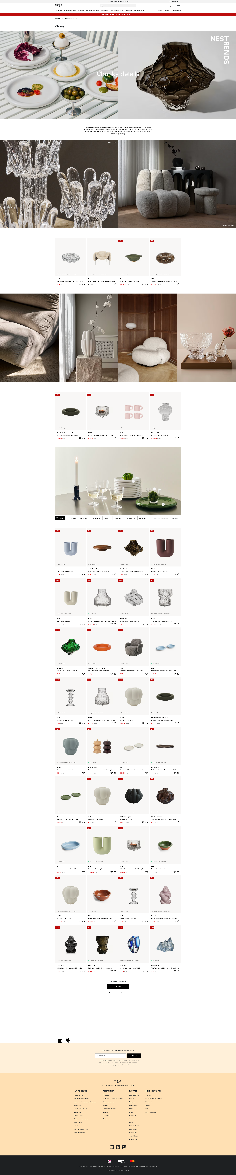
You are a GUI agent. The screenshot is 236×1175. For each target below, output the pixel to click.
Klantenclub (77, 1105)
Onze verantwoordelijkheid (153, 1098)
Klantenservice (78, 1095)
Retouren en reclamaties (81, 1098)
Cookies (76, 1126)
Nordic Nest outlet (150, 1112)
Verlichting (104, 10)
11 (121, 992)
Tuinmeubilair (107, 1115)
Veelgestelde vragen (80, 1108)
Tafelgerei (58, 10)
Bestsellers (132, 1115)
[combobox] (175, 1)
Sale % (131, 1108)
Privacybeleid (78, 1122)
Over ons (148, 1095)
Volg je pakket (78, 1115)
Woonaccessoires (70, 10)
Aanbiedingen (176, 10)
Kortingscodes (133, 1139)
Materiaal (118, 518)
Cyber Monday (133, 1136)
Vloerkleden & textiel (117, 10)
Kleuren (106, 518)
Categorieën (83, 518)
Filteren (61, 518)
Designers (142, 518)
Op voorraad (72, 518)
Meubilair (129, 10)
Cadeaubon (106, 1119)
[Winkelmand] (178, 6)
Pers (146, 1108)
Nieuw (160, 10)
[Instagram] (118, 1147)
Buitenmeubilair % (140, 10)
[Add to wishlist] (80, 284)
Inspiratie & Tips (59, 18)
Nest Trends (68, 18)
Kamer (131, 1122)
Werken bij (148, 1102)
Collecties (130, 518)
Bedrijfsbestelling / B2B (81, 1129)
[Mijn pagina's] (169, 6)
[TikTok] (124, 1147)
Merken (167, 10)
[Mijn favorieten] (174, 6)
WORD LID (126, 1)
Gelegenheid (133, 1119)
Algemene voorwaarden (81, 1119)
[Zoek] (102, 5)
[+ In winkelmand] (83, 284)
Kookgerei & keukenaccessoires (88, 10)
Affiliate (147, 1105)
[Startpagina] (58, 5)
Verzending (77, 1112)
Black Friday (133, 1132)
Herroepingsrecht (79, 1132)
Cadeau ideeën (134, 1126)
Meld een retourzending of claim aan (85, 1102)
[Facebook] (112, 1147)
